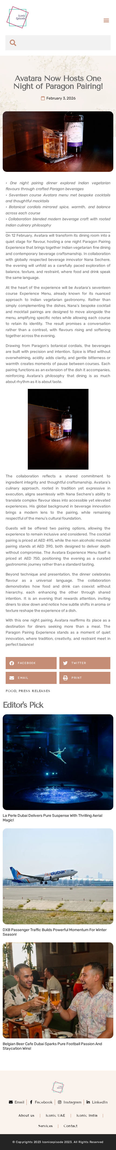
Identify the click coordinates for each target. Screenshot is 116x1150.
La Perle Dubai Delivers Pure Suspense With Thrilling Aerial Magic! (52, 817)
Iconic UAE (55, 1115)
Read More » (15, 826)
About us (26, 1115)
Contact (70, 1126)
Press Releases (34, 691)
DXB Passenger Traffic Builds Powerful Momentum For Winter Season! (55, 932)
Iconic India (86, 1115)
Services (45, 1126)
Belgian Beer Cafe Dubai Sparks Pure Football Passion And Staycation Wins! (52, 1046)
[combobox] (58, 42)
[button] (106, 20)
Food (11, 691)
